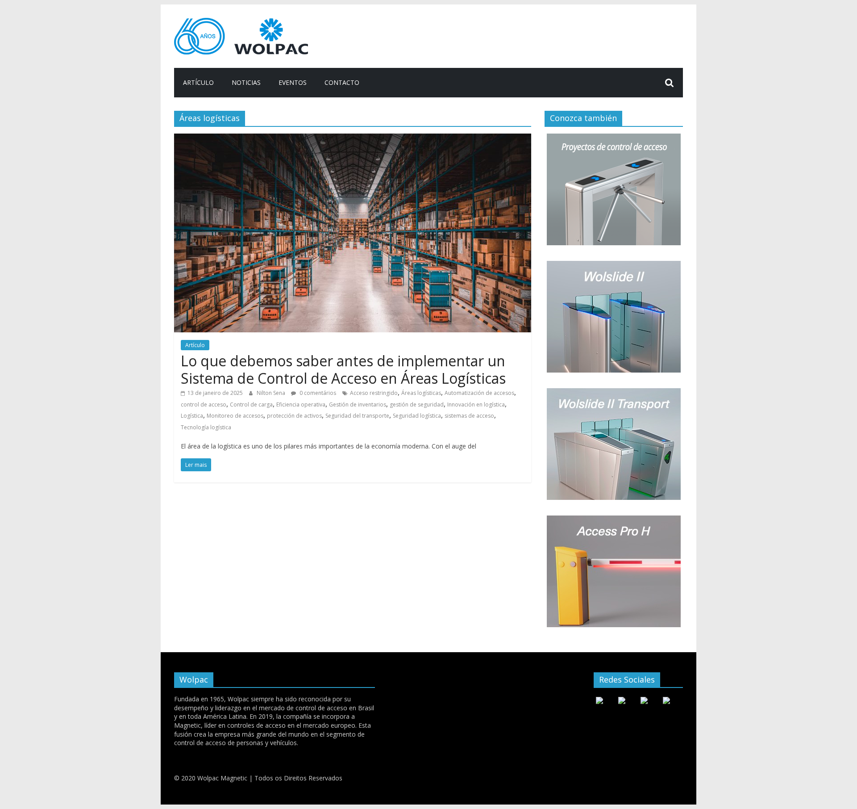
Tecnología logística (206, 427)
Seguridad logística (417, 415)
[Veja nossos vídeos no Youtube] (599, 701)
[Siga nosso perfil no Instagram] (644, 701)
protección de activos (294, 415)
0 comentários (317, 393)
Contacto (341, 82)
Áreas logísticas (421, 393)
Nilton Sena (272, 393)
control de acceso (203, 404)
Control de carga (251, 404)
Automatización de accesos (479, 393)
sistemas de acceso (469, 415)
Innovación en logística (476, 404)
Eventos (293, 82)
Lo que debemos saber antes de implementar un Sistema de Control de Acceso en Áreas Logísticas (343, 369)
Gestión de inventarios (357, 404)
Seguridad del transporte (357, 415)
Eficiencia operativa (300, 404)
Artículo (198, 82)
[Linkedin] (666, 701)
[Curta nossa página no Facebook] (621, 701)
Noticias (246, 82)
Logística (192, 415)
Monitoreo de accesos (235, 415)
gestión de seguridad (417, 404)
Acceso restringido (374, 393)
